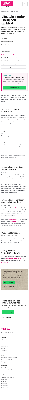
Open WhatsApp (14, 87)
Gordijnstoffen (4, 344)
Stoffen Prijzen (4, 367)
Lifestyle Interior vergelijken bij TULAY (9, 67)
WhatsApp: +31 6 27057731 (7, 377)
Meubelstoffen (4, 346)
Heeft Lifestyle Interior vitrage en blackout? (13, 238)
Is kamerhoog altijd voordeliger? (11, 242)
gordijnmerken (5, 262)
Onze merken (4, 381)
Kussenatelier (4, 385)
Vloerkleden (4, 350)
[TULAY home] (7, 4)
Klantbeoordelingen (5, 387)
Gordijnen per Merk (16, 8)
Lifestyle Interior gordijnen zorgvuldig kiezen (11, 57)
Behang (3, 348)
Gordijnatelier (4, 383)
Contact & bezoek (9, 286)
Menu (25, 4)
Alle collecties (4, 339)
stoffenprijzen (13, 221)
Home (2, 8)
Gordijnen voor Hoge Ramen (8, 369)
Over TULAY (4, 379)
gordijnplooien (13, 219)
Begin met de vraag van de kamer (9, 54)
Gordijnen (8, 8)
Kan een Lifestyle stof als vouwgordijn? (12, 240)
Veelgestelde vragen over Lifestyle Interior (10, 63)
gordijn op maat (17, 207)
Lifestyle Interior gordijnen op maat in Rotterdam (12, 60)
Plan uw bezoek (6, 317)
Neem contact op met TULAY (13, 258)
